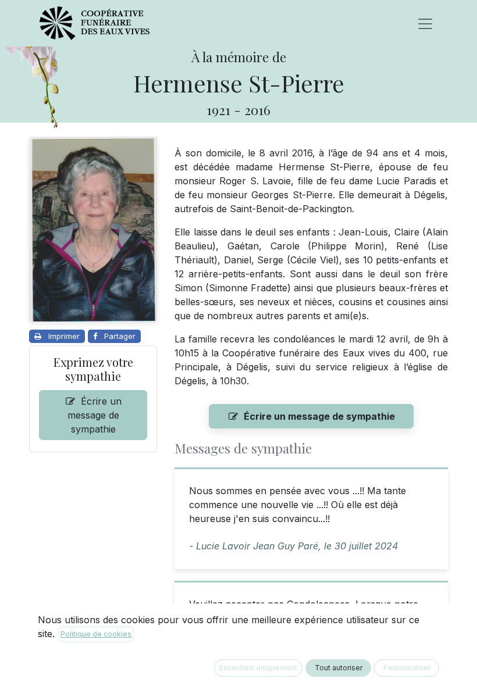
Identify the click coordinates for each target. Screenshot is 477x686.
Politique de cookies (95, 634)
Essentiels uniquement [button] (258, 667)
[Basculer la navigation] (425, 23)
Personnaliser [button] (406, 667)
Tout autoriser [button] (338, 667)
